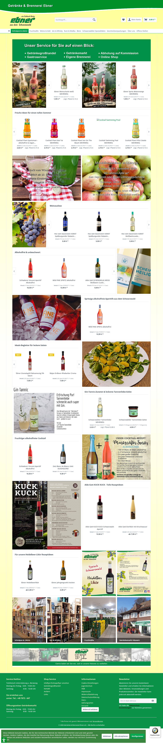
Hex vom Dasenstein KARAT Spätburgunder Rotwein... (65, 235)
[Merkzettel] (123, 19)
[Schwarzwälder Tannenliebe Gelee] (133, 407)
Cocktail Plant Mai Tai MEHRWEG (54, 141)
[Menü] (159, 727)
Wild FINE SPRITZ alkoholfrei (100, 327)
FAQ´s (84, 700)
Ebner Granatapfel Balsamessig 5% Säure (30, 374)
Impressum (86, 691)
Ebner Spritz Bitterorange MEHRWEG (134, 92)
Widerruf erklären (90, 709)
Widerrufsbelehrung (90, 694)
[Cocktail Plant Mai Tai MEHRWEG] (54, 128)
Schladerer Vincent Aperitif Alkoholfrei (30, 467)
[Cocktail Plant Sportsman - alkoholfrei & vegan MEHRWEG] (27, 128)
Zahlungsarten (87, 703)
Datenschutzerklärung (90, 697)
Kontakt (47, 688)
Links (46, 694)
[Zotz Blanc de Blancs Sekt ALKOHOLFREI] (63, 454)
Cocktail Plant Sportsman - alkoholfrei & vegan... (27, 141)
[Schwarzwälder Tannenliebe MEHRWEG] (100, 407)
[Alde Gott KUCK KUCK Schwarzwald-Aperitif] (100, 507)
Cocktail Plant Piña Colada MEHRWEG (135, 141)
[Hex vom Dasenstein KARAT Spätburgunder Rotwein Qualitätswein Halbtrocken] (99, 221)
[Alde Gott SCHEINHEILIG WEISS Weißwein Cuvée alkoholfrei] (98, 268)
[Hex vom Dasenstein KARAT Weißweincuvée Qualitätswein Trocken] (133, 221)
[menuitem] (76, 19)
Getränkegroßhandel (52, 686)
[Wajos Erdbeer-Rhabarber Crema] (63, 361)
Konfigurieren (137, 736)
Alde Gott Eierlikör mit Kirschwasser (132, 527)
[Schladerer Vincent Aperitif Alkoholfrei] (30, 454)
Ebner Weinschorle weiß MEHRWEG (64, 92)
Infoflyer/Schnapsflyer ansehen (56, 683)
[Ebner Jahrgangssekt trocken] (63, 570)
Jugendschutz (87, 686)
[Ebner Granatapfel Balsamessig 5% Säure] (30, 361)
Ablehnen (107, 736)
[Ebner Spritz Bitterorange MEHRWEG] (134, 77)
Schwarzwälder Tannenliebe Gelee (133, 420)
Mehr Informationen (18, 740)
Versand (85, 706)
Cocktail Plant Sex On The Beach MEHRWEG (81, 141)
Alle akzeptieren (121, 736)
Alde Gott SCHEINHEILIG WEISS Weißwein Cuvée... (97, 281)
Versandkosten (98, 721)
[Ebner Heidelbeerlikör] (30, 570)
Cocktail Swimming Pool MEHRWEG (108, 141)
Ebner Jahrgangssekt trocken (63, 582)
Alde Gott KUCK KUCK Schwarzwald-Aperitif (100, 528)
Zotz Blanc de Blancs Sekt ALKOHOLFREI (63, 467)
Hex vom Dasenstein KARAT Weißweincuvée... (132, 235)
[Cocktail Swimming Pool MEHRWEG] (108, 128)
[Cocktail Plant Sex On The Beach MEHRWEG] (81, 128)
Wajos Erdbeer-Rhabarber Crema (63, 373)
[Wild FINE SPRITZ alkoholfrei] (100, 314)
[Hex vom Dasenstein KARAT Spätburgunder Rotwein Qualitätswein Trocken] (65, 221)
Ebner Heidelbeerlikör (30, 582)
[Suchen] (94, 19)
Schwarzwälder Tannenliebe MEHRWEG (100, 421)
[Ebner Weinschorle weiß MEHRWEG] (64, 77)
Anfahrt (47, 691)
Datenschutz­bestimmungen (129, 706)
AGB (83, 688)
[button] (1, 727)
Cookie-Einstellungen (90, 683)
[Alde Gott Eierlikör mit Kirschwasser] (133, 507)
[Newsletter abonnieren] (153, 700)
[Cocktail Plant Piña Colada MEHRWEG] (136, 128)
